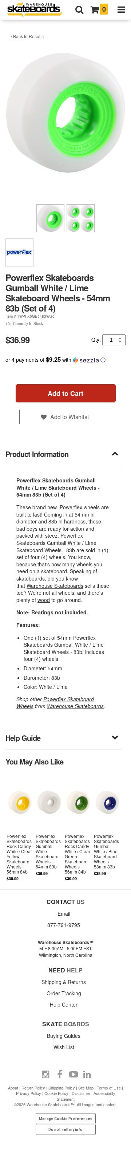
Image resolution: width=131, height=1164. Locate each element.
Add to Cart (65, 393)
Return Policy (33, 1088)
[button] (65, 360)
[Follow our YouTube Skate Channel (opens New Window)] (73, 1074)
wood (43, 599)
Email (63, 913)
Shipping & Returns (63, 982)
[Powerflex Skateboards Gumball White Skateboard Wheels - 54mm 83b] (49, 827)
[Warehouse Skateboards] (38, 10)
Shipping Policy (61, 1088)
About (13, 1088)
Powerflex (71, 507)
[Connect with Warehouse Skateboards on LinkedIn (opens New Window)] (87, 1074)
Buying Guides (63, 1035)
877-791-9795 (63, 924)
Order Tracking (64, 993)
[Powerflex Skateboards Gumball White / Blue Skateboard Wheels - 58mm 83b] (107, 827)
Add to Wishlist (69, 417)
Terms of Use (109, 1088)
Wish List (63, 1047)
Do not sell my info (65, 1130)
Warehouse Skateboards (55, 585)
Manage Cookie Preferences (65, 1119)
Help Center (64, 1004)
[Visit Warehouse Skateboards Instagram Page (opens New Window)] (45, 1074)
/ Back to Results (27, 36)
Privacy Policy (28, 1093)
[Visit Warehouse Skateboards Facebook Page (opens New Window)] (59, 1074)
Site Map (86, 1088)
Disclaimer (81, 1093)
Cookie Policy (56, 1093)
